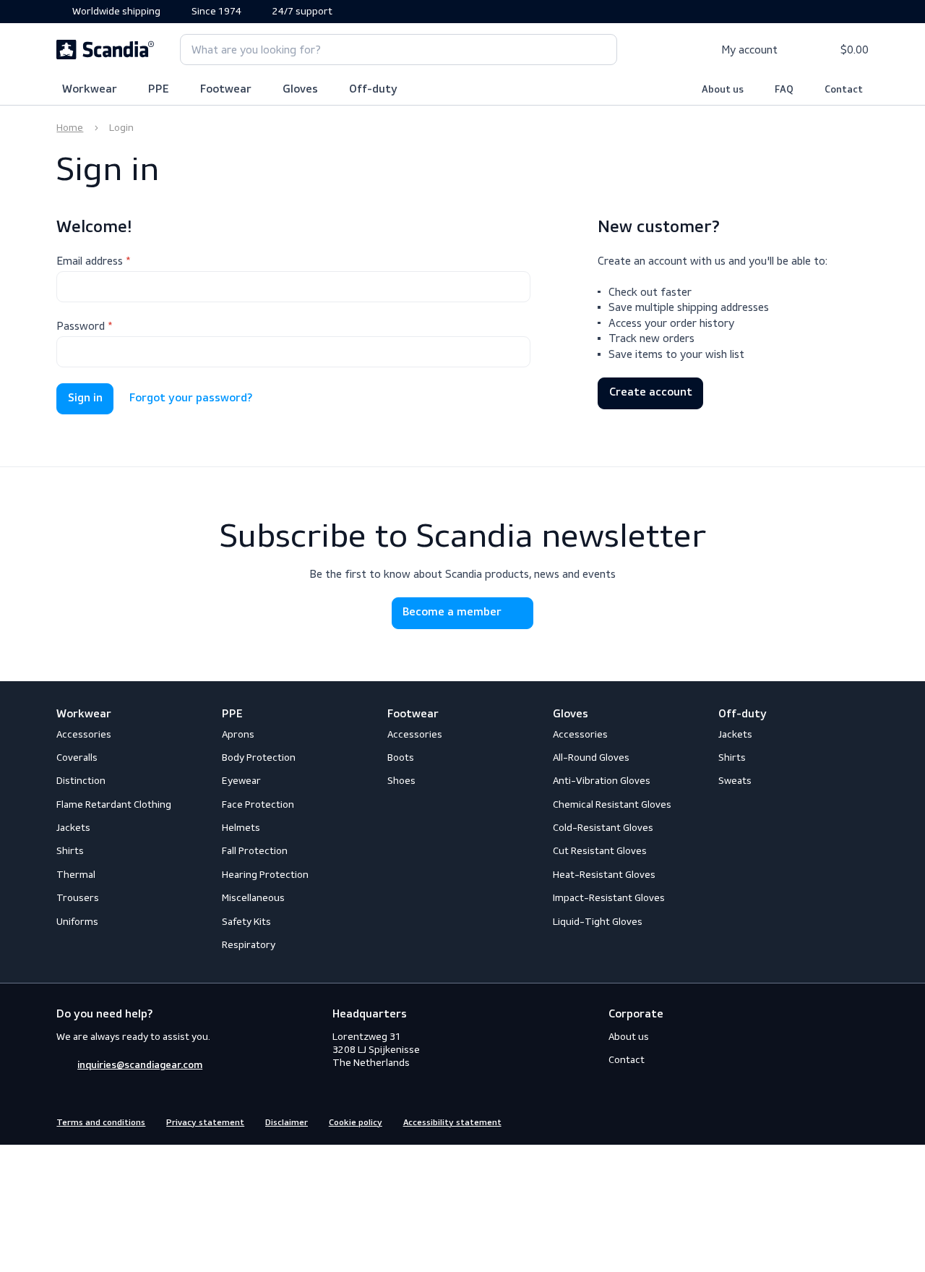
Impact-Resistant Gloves (609, 898)
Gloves (300, 89)
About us (723, 90)
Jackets (73, 827)
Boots (400, 757)
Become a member (452, 612)
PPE (158, 89)
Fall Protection (255, 851)
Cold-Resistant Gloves (603, 827)
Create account (650, 392)
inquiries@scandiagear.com (139, 1065)
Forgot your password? (190, 398)
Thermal (75, 874)
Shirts (70, 851)
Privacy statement (205, 1123)
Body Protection (259, 757)
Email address (89, 261)
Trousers (77, 898)
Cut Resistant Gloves (600, 851)
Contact (844, 90)
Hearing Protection (265, 874)
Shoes (401, 780)
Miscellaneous (253, 898)
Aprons (238, 734)
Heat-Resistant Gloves (604, 874)
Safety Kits (246, 921)
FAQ (784, 90)
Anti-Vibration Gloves (601, 780)
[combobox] (398, 49)
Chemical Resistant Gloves (612, 804)
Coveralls (77, 757)
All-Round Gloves (591, 757)
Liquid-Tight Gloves (597, 921)
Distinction (81, 780)
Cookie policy (355, 1123)
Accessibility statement (452, 1123)
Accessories (83, 734)
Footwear (225, 89)
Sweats (735, 780)
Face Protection (258, 804)
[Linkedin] (861, 1121)
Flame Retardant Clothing (113, 804)
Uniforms (77, 921)
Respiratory (248, 945)
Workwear (89, 89)
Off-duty (373, 89)
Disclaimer (286, 1123)
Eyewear (241, 780)
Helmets (241, 827)
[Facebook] (809, 1121)
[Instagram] (835, 1121)
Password (80, 326)
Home (69, 127)
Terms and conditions (100, 1123)
